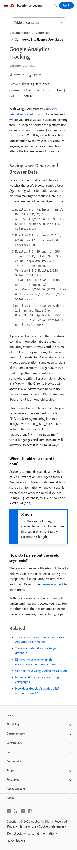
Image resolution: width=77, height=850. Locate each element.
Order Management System (35, 84)
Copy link (36, 74)
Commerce (43, 33)
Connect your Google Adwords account (41, 671)
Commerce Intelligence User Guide (39, 39)
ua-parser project (52, 584)
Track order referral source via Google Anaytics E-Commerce (40, 639)
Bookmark (19, 74)
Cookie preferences (51, 826)
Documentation (19, 33)
